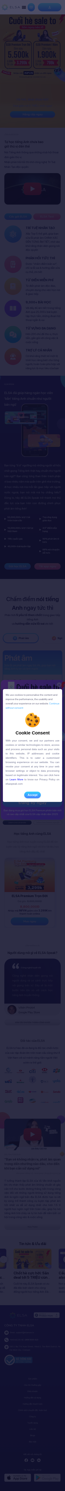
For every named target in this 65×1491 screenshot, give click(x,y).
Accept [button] (32, 795)
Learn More (16, 779)
